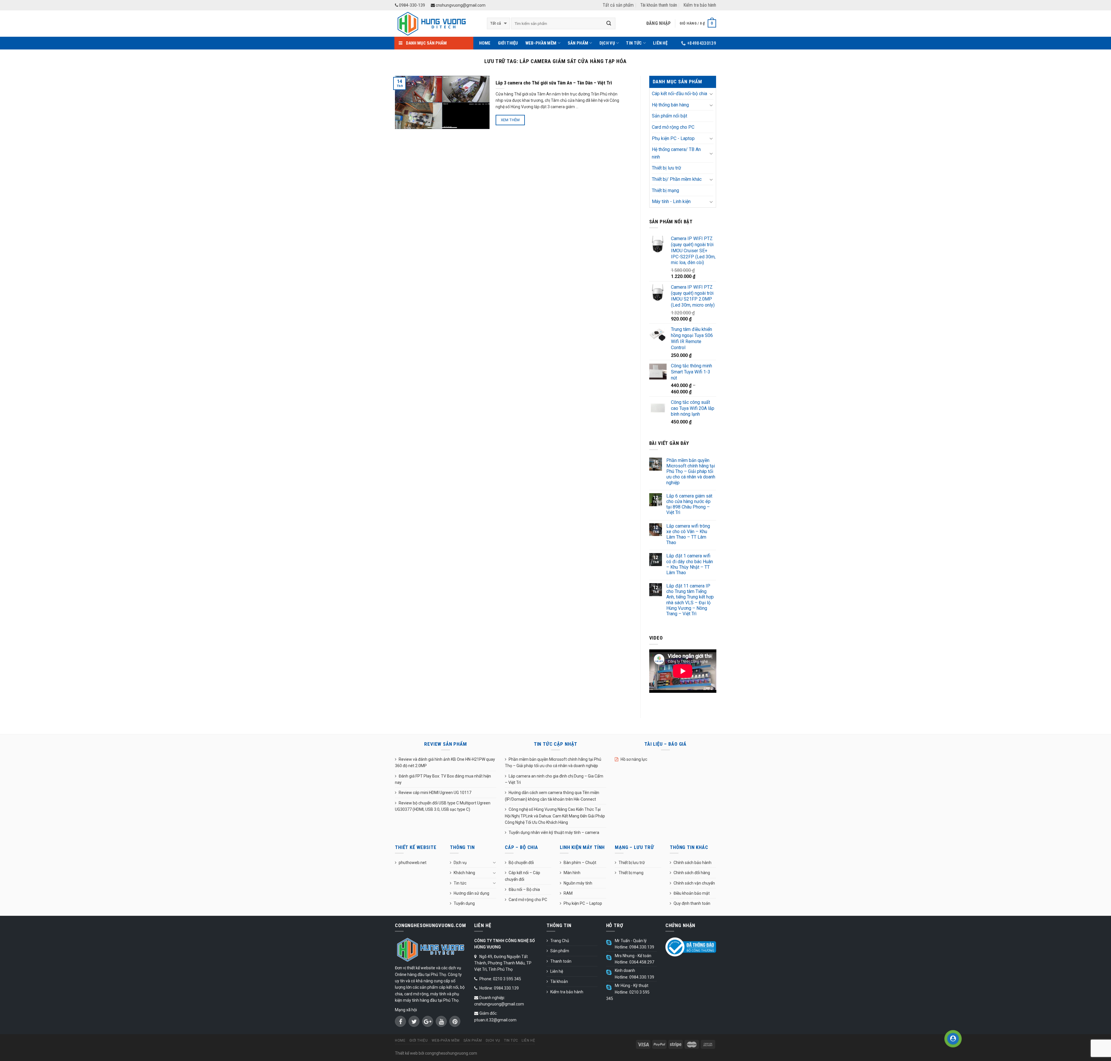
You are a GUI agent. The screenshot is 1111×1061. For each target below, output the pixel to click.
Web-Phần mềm (541, 43)
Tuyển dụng (464, 903)
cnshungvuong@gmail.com (460, 5)
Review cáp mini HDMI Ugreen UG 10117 (435, 792)
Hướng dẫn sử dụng (471, 893)
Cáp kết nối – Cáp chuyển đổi (522, 875)
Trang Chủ (559, 940)
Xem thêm (510, 120)
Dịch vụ (607, 43)
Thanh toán (560, 961)
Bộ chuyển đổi (521, 862)
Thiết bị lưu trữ (666, 168)
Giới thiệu (508, 43)
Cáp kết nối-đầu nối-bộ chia (679, 93)
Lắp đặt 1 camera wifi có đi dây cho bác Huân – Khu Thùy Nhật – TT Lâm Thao (689, 564)
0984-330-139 (411, 5)
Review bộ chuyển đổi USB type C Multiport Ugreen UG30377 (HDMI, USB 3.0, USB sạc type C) (442, 806)
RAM (568, 893)
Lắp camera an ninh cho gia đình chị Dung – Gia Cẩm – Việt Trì (554, 779)
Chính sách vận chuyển (694, 883)
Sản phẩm (578, 43)
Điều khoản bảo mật (692, 893)
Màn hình (572, 872)
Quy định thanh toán (692, 903)
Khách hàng (464, 872)
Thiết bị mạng (665, 190)
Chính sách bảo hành (692, 862)
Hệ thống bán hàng (670, 105)
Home (485, 43)
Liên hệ (660, 43)
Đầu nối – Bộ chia (524, 889)
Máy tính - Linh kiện (671, 201)
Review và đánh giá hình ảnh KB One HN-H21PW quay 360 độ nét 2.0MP (445, 762)
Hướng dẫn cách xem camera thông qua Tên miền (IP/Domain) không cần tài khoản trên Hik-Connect (552, 795)
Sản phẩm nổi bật (669, 116)
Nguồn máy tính (578, 883)
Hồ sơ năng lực (634, 759)
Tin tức (634, 43)
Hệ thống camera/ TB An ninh (676, 153)
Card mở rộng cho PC (673, 127)
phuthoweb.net (412, 862)
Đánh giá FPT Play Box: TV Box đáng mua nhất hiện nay (443, 779)
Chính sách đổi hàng (692, 872)
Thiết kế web (406, 1053)
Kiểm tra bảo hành (699, 5)
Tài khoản (559, 981)
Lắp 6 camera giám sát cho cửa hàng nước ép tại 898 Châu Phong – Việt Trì (689, 504)
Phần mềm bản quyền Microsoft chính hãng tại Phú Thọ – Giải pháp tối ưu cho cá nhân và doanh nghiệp (690, 471)
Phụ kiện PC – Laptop (583, 903)
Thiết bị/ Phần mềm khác (677, 179)
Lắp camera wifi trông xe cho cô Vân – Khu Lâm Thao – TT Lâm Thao (688, 534)
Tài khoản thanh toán (658, 5)
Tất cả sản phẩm (618, 5)
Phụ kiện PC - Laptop (673, 138)
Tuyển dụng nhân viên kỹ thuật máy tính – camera (554, 832)
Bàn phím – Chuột (580, 862)
